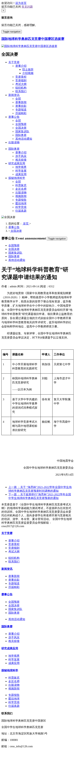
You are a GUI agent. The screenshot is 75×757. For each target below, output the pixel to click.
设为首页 (21, 3)
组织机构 (21, 87)
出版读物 (14, 142)
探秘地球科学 (16, 177)
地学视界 (21, 167)
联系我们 (21, 91)
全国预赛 (21, 124)
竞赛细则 (21, 80)
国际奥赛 (21, 135)
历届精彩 (21, 113)
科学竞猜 (21, 207)
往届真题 (21, 210)
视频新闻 (21, 196)
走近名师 (21, 188)
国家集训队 (22, 131)
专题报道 (21, 109)
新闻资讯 (14, 95)
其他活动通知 (23, 138)
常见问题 (27, 6)
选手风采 (21, 156)
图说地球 (21, 203)
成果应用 (21, 174)
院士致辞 (27, 69)
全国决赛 (21, 127)
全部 (18, 98)
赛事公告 (14, 116)
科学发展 (21, 170)
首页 (25, 223)
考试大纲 (21, 84)
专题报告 (21, 199)
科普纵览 (21, 185)
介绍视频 (27, 73)
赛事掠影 (21, 105)
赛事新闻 (21, 102)
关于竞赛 (14, 62)
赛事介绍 (21, 65)
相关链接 (21, 159)
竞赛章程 (21, 76)
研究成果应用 (16, 163)
